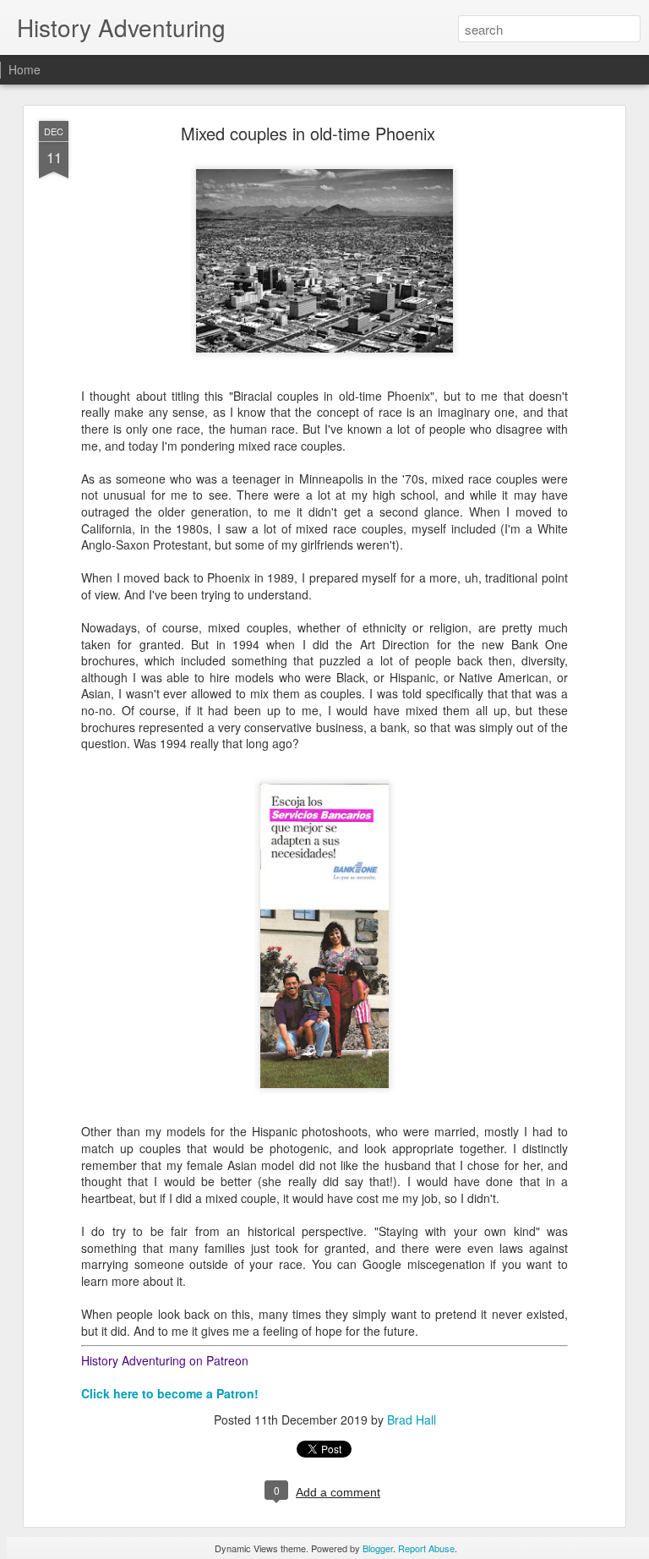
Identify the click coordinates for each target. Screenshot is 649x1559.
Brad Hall (411, 1419)
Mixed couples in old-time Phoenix (308, 133)
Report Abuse (426, 1548)
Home (24, 69)
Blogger (378, 1548)
